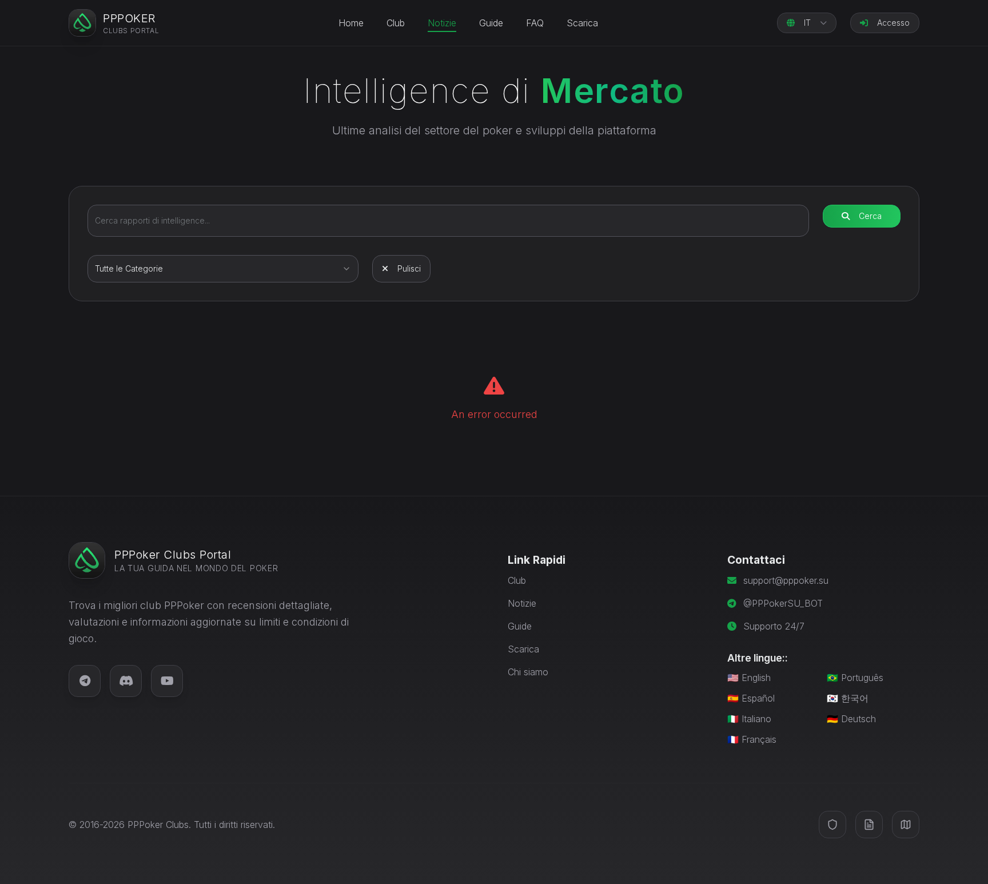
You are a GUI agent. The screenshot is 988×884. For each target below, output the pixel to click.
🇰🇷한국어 (848, 698)
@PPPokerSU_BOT (783, 603)
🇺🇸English (749, 677)
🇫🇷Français (751, 739)
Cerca (870, 216)
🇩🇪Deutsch (851, 718)
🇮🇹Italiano (749, 718)
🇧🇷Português (855, 677)
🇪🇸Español (751, 698)
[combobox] (222, 268)
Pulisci (409, 268)
